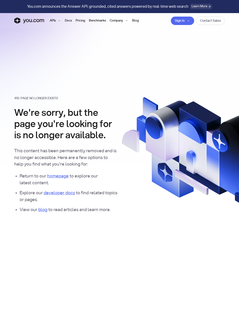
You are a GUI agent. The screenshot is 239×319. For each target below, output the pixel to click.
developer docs (59, 193)
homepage (58, 176)
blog (42, 210)
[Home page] (29, 21)
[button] (55, 21)
